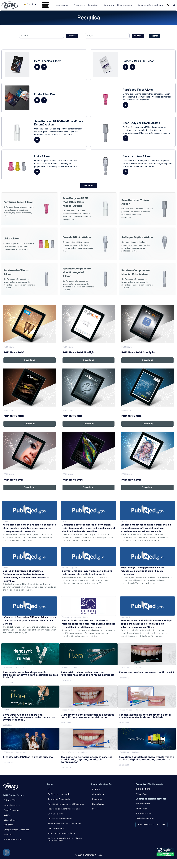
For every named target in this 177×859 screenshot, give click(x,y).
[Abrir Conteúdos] (100, 5)
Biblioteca (8, 825)
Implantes (97, 799)
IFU (49, 789)
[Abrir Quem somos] (70, 5)
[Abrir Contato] (113, 5)
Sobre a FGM (10, 800)
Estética (96, 789)
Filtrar (154, 36)
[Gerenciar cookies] (6, 852)
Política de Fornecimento (60, 819)
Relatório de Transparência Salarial (64, 823)
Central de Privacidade (59, 799)
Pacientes (8, 834)
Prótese (96, 809)
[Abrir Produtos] (84, 5)
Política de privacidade (59, 794)
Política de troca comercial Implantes (66, 804)
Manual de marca (12, 805)
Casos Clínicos (11, 820)
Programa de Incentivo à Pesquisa (64, 809)
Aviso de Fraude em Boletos (61, 833)
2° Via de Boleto (55, 814)
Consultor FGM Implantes (150, 784)
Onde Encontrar (11, 810)
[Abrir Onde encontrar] (134, 5)
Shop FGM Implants (13, 839)
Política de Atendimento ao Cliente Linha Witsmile (65, 839)
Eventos (7, 815)
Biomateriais (98, 804)
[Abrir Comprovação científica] (162, 5)
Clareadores (98, 794)
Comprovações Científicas (16, 830)
